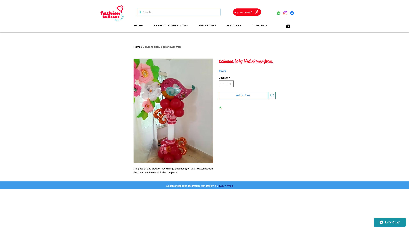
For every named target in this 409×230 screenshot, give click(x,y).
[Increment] (231, 84)
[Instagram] (285, 13)
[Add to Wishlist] (272, 95)
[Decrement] (221, 84)
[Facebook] (292, 13)
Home (137, 46)
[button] (288, 25)
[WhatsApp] (278, 13)
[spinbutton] (226, 84)
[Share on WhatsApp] (221, 108)
